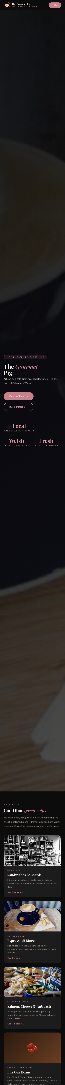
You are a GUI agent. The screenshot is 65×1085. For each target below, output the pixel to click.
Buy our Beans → (18, 406)
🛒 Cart (55, 5)
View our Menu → (18, 396)
